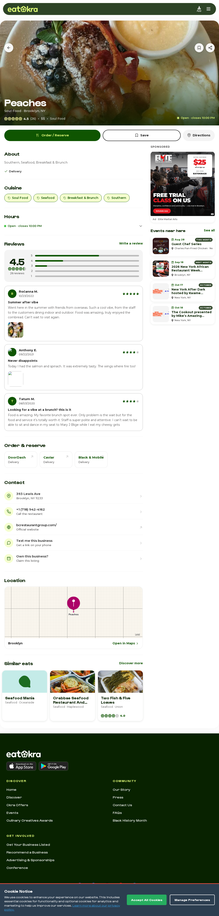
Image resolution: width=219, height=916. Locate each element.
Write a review (131, 243)
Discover (14, 797)
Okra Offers (17, 805)
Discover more (131, 663)
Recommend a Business (27, 852)
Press (118, 797)
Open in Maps (123, 643)
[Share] (210, 47)
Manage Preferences (192, 900)
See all (209, 230)
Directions (201, 135)
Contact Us (122, 805)
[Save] (199, 47)
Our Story (121, 789)
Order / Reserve (55, 135)
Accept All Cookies (146, 900)
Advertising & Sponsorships (30, 860)
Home (11, 789)
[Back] (8, 47)
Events (12, 813)
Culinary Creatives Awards (29, 820)
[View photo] (15, 330)
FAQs (117, 813)
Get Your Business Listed (28, 844)
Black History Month (130, 820)
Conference (17, 868)
